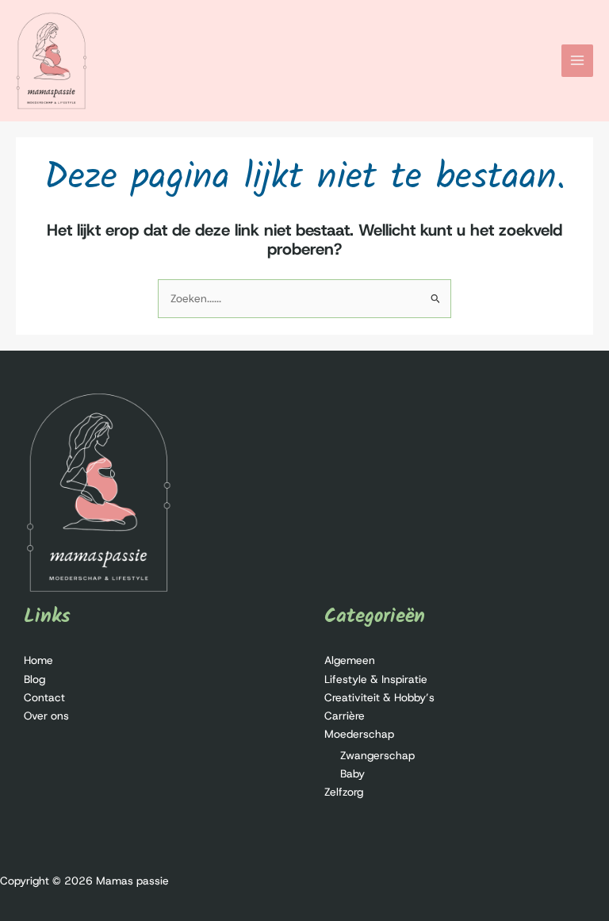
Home (38, 660)
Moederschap (359, 734)
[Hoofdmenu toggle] (577, 60)
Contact (44, 697)
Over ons (46, 715)
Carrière (344, 715)
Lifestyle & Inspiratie (375, 679)
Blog (34, 679)
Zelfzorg (343, 792)
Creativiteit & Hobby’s (379, 697)
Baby (352, 773)
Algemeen (349, 660)
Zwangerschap (377, 755)
